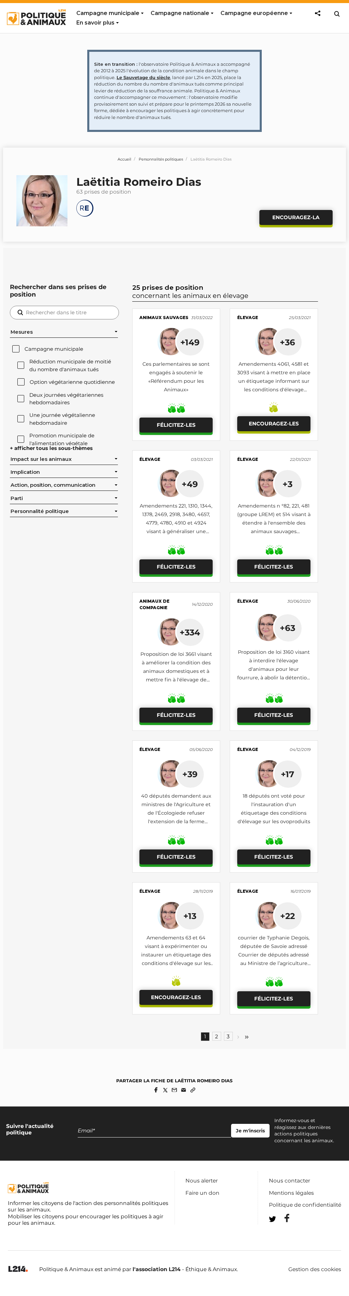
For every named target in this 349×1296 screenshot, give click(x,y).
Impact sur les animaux (41, 459)
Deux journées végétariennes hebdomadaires (66, 399)
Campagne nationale (180, 13)
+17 (287, 774)
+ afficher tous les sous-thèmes (51, 448)
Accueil (124, 159)
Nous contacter (289, 1180)
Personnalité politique (40, 511)
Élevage (247, 317)
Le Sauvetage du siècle (143, 77)
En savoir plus (95, 22)
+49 (190, 484)
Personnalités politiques (161, 159)
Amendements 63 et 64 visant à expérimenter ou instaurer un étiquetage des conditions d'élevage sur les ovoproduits (176, 955)
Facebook (282, 1218)
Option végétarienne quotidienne (72, 382)
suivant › (238, 1037)
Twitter (282, 1231)
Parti (17, 498)
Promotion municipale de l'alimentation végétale (61, 439)
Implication (25, 472)
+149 (190, 342)
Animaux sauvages (163, 317)
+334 (190, 632)
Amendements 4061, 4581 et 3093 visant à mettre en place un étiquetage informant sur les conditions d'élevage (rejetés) (273, 381)
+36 (287, 342)
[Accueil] (36, 31)
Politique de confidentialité (305, 1205)
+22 (287, 916)
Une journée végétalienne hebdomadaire (62, 419)
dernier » (247, 1037)
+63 (287, 628)
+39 (190, 774)
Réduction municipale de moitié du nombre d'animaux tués (70, 365)
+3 (287, 484)
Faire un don (202, 1193)
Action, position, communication (53, 485)
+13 (189, 916)
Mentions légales (291, 1193)
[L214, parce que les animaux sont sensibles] (18, 1269)
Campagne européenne (254, 13)
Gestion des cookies (314, 1269)
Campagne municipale (107, 13)
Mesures (22, 332)
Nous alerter (201, 1180)
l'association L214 (157, 1269)
